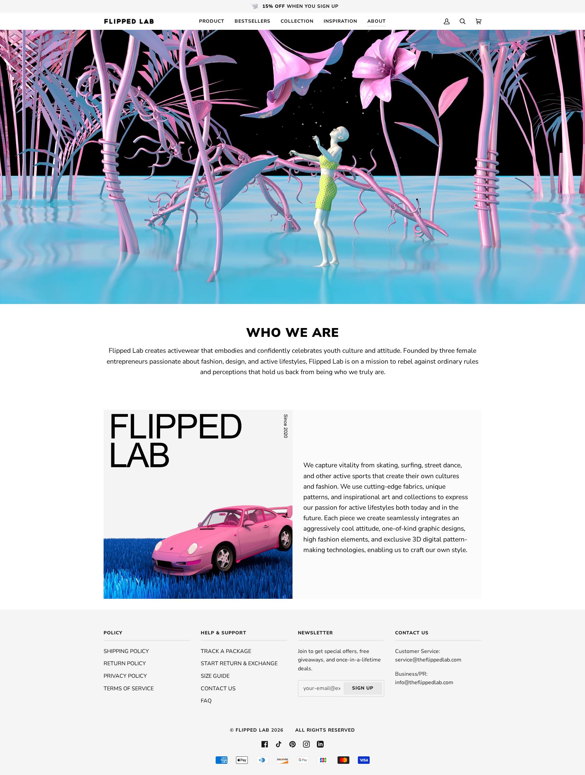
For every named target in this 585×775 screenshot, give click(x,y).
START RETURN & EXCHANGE (239, 663)
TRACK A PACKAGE (226, 651)
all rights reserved (325, 730)
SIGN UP (362, 688)
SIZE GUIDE (215, 676)
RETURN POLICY (125, 663)
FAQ (206, 701)
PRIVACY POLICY (125, 676)
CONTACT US (218, 688)
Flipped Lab (252, 730)
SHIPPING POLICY (126, 651)
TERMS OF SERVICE (129, 688)
